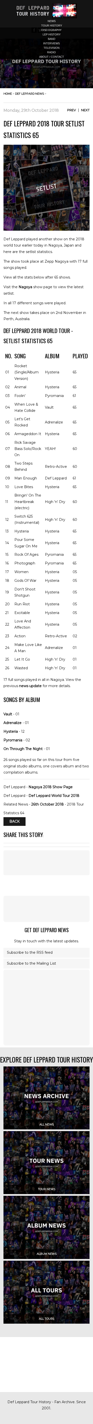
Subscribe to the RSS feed (30, 952)
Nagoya (25, 287)
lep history (52, 34)
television (52, 47)
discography (51, 29)
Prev (71, 110)
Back (14, 821)
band (51, 38)
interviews (51, 43)
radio (51, 52)
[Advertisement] (46, 909)
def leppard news (29, 93)
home (7, 93)
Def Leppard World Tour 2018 (54, 795)
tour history (51, 25)
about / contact (51, 56)
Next (85, 110)
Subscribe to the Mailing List (31, 963)
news (52, 21)
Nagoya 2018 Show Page (51, 787)
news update (30, 686)
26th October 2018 (47, 804)
